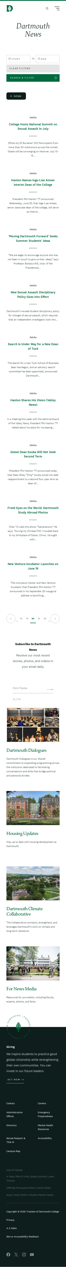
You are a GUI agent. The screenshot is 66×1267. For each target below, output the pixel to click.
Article (17, 96)
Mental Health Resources (45, 1127)
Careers (42, 1103)
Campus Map (13, 1151)
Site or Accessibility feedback (22, 1236)
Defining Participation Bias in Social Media (28, 1187)
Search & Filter (22, 77)
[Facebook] (8, 1255)
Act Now (14, 1079)
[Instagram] (24, 1255)
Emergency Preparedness (45, 1114)
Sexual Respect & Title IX (15, 1140)
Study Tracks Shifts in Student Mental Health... (30, 1194)
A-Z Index (11, 1228)
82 (45, 620)
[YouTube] (32, 1255)
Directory (11, 1125)
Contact (10, 1103)
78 (21, 620)
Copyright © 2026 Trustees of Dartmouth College (32, 1211)
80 (33, 620)
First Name (20, 688)
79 (27, 620)
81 (39, 620)
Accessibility (45, 1138)
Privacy (10, 1219)
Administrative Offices (14, 1114)
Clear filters (20, 68)
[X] (16, 1255)
